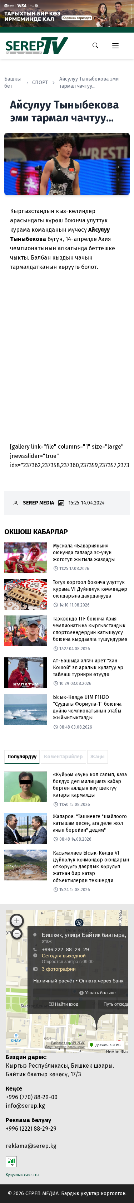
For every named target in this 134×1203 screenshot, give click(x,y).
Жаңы (97, 757)
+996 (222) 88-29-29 (31, 1128)
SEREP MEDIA (38, 503)
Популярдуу (22, 757)
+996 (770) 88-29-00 (32, 1097)
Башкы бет (12, 82)
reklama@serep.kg (31, 1145)
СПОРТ (40, 82)
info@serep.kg (25, 1105)
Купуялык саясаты (22, 1175)
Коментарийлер (63, 757)
